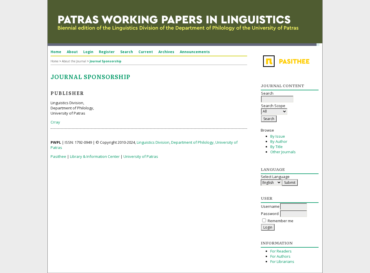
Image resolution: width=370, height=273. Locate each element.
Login (88, 51)
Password (270, 213)
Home (56, 51)
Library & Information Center (95, 156)
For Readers (281, 251)
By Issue (277, 136)
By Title (276, 146)
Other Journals (283, 151)
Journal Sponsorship (105, 61)
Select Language (275, 176)
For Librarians (282, 261)
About (72, 51)
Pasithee (58, 156)
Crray (55, 122)
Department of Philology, (192, 142)
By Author (278, 141)
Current (145, 51)
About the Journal (74, 61)
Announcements (195, 51)
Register (107, 51)
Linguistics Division (153, 142)
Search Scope (273, 105)
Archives (166, 51)
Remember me (280, 220)
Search (126, 51)
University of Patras (140, 156)
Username (270, 206)
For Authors (280, 256)
